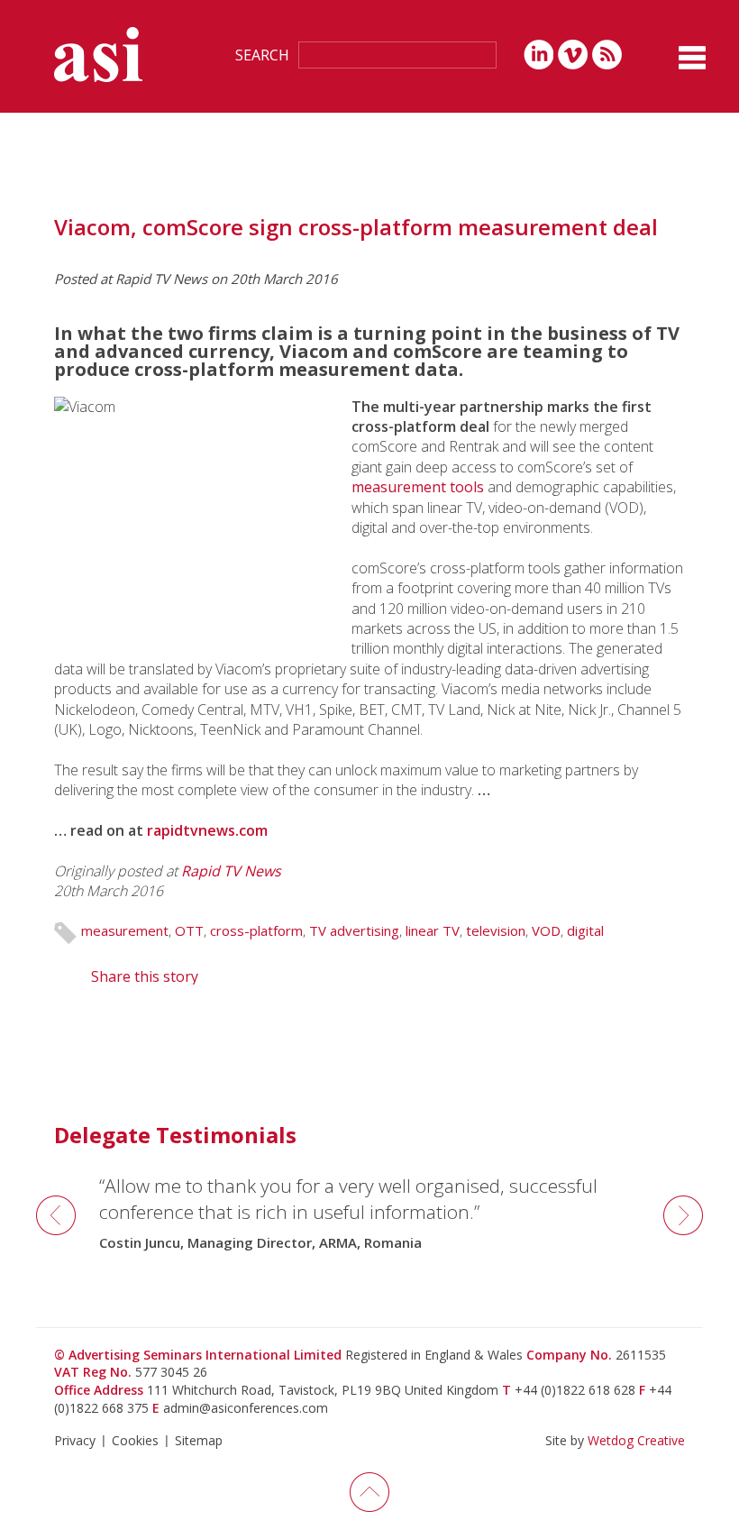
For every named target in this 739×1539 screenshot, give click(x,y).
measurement (125, 930)
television (495, 930)
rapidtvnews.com (207, 830)
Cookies (135, 1440)
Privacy (75, 1440)
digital (585, 930)
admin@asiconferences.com (245, 1407)
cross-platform (256, 930)
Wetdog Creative (636, 1440)
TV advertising (354, 930)
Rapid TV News (231, 871)
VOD (546, 930)
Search (262, 55)
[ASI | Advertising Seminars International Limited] (98, 54)
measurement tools (417, 487)
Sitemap (199, 1440)
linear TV (433, 930)
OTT (189, 930)
